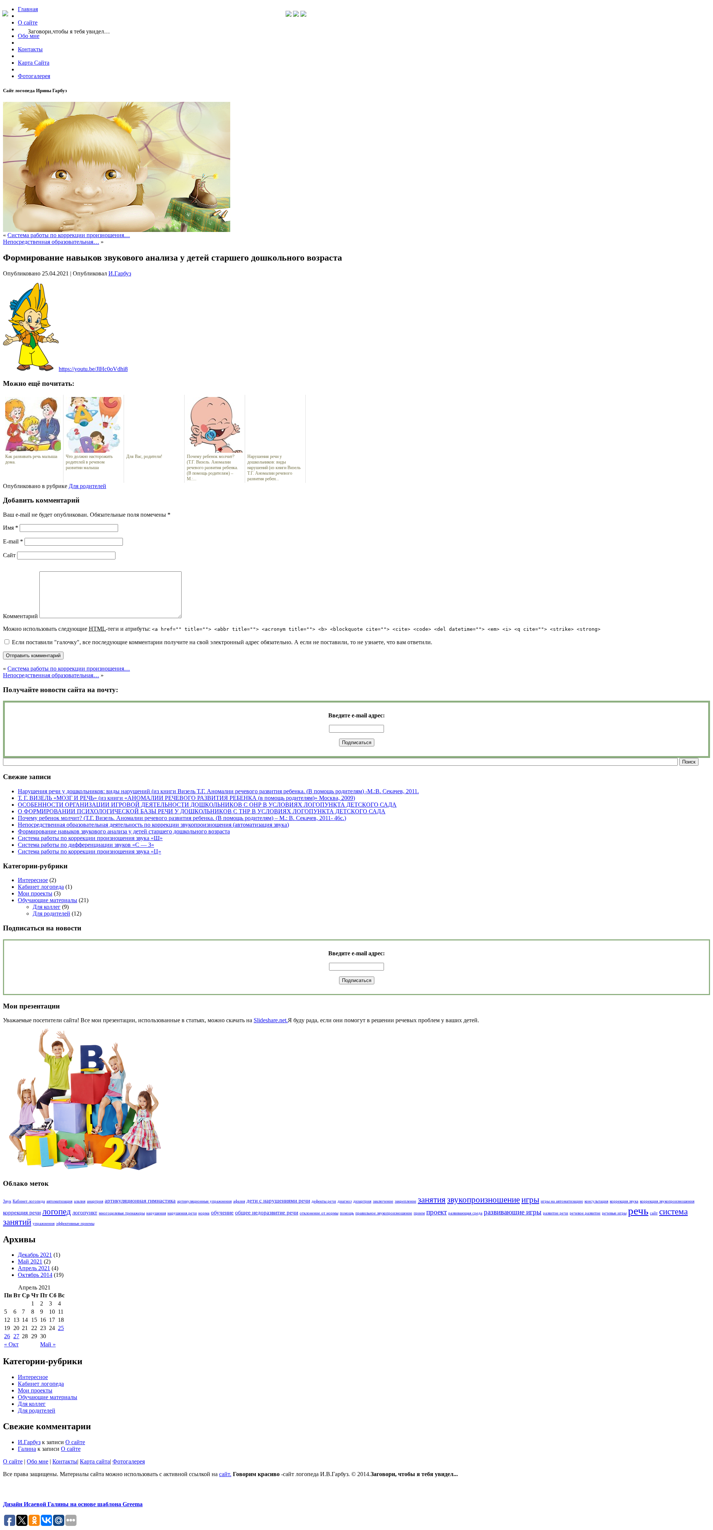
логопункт (84, 1212)
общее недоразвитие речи (266, 1212)
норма (203, 1213)
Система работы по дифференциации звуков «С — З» (86, 845)
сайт (654, 1213)
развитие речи (555, 1213)
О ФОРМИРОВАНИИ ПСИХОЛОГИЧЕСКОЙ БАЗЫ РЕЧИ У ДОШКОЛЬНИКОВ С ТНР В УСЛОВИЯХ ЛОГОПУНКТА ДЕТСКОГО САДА (201, 811)
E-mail (13, 541)
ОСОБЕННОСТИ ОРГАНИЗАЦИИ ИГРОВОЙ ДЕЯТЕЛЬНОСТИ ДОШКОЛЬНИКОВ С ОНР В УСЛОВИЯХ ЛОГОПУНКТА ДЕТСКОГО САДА (207, 804)
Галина (27, 1449)
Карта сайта (95, 1461)
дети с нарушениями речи (278, 1200)
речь (638, 1211)
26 (7, 1336)
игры (530, 1199)
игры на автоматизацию (562, 1201)
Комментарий (20, 616)
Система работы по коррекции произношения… (68, 235)
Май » (48, 1344)
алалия (79, 1201)
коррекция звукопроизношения (667, 1201)
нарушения (156, 1213)
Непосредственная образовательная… (51, 242)
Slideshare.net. (271, 1020)
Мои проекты (35, 893)
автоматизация (59, 1201)
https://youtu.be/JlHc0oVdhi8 (93, 369)
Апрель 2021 (34, 1268)
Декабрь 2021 (35, 1255)
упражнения (44, 1223)
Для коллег (47, 907)
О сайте (75, 1442)
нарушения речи (182, 1213)
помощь (347, 1213)
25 (61, 1328)
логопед (56, 1211)
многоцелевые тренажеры (122, 1213)
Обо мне (37, 1461)
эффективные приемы (75, 1223)
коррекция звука (624, 1201)
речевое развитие (585, 1213)
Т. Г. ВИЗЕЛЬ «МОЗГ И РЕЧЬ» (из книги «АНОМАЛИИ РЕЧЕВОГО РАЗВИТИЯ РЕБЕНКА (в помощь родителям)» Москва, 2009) (186, 798)
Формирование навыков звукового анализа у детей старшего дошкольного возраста (124, 831)
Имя (10, 527)
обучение (222, 1212)
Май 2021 (30, 1261)
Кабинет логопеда (41, 887)
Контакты (64, 1461)
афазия (239, 1201)
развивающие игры (512, 1212)
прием (419, 1213)
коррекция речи (22, 1212)
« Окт (11, 1344)
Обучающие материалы (47, 900)
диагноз (345, 1201)
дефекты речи (324, 1201)
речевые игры (614, 1213)
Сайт (9, 555)
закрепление (405, 1201)
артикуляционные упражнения (204, 1201)
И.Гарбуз (119, 273)
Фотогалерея (129, 1461)
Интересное (33, 880)
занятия (432, 1199)
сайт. (225, 1474)
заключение (383, 1201)
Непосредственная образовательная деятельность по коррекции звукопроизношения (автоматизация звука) (153, 825)
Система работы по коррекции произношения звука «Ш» (90, 838)
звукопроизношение (483, 1199)
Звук (7, 1201)
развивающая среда (465, 1213)
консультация (596, 1201)
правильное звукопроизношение (383, 1213)
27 (16, 1336)
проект (436, 1212)
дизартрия (362, 1201)
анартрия (95, 1201)
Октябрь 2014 (35, 1275)
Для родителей (87, 486)
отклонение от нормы (319, 1213)
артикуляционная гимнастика (140, 1200)
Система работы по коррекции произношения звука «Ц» (89, 851)
